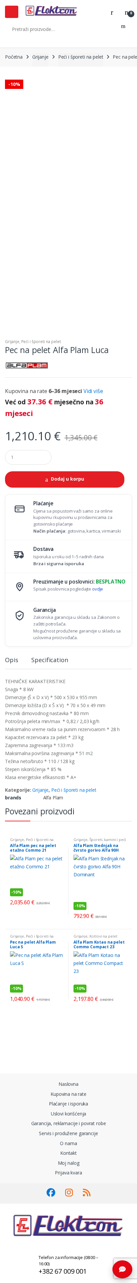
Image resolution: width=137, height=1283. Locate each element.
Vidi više (93, 391)
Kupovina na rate (68, 1094)
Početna (14, 57)
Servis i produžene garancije (68, 1133)
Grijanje (40, 57)
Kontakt (68, 1153)
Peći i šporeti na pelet (80, 57)
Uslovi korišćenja (68, 1113)
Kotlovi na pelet (103, 936)
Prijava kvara (68, 1172)
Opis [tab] (11, 660)
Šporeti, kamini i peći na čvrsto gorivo (99, 841)
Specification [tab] (49, 660)
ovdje (97, 589)
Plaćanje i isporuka (68, 1103)
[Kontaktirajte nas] (122, 1269)
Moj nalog (68, 1163)
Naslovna (68, 1084)
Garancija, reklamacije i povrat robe (68, 1123)
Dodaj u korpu (67, 479)
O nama (68, 1143)
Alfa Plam (53, 797)
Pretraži (123, 29)
